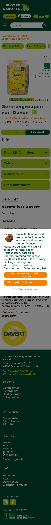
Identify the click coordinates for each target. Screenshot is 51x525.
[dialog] (25, 262)
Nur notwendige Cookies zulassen (25, 275)
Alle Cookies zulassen (20, 282)
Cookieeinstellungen (25, 289)
